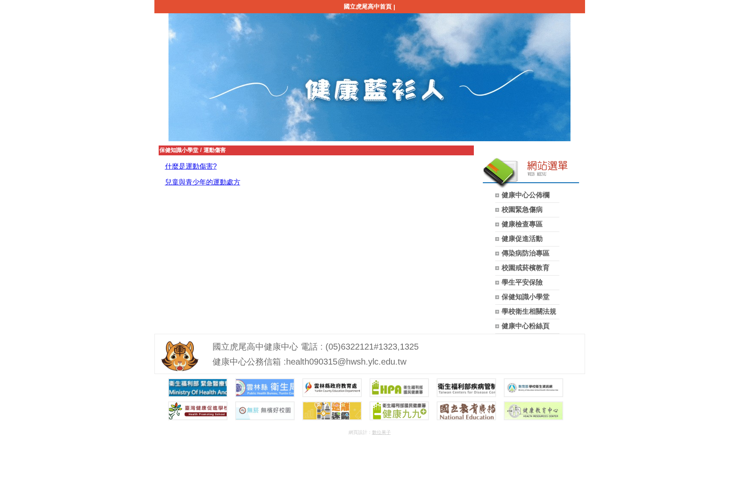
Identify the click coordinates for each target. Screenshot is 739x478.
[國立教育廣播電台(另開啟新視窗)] (466, 410)
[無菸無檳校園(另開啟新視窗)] (265, 410)
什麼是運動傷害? (191, 166)
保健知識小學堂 (179, 150)
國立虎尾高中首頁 (368, 6)
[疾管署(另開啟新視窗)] (466, 387)
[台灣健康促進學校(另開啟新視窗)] (198, 410)
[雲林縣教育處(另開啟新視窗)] (332, 387)
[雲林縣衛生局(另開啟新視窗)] (265, 387)
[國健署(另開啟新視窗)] (399, 387)
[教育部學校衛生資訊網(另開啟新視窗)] (533, 387)
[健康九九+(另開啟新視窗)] (399, 410)
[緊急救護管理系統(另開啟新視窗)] (198, 387)
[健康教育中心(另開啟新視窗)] (533, 410)
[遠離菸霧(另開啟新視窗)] (332, 410)
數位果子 (381, 432)
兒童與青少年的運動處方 (202, 182)
